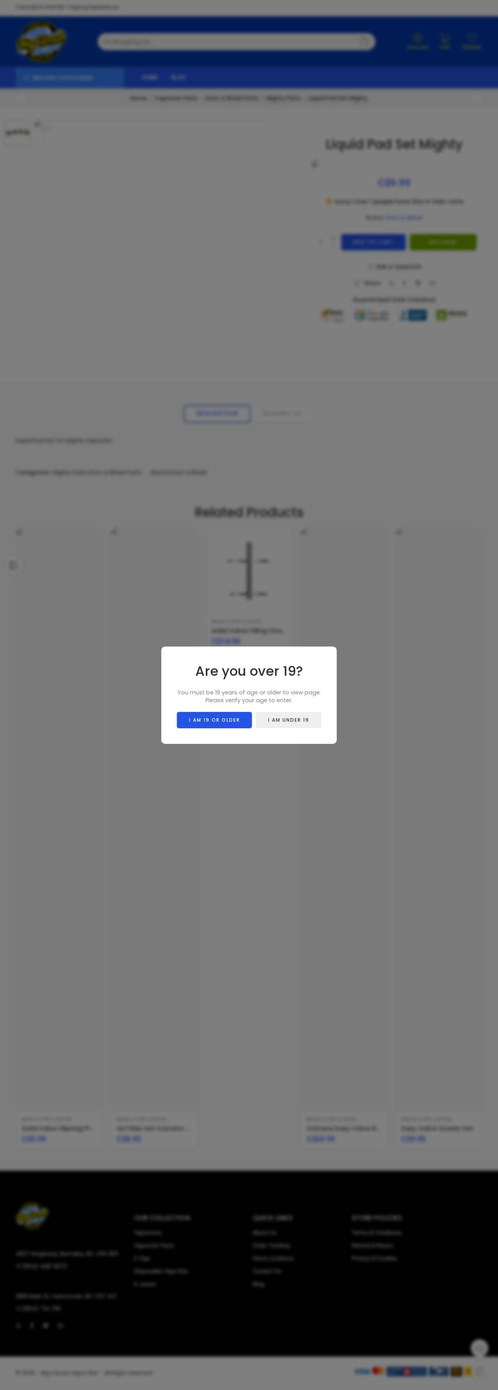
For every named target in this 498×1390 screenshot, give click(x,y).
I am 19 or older (214, 719)
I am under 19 (288, 719)
